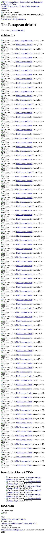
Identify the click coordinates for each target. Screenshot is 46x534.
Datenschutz (10, 530)
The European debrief (24, 41)
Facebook (14, 30)
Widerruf (23, 519)
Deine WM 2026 (29, 523)
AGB (3, 530)
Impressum (19, 530)
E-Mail (21, 30)
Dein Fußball (18, 523)
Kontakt (16, 519)
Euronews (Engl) (12, 480)
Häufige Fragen (7, 519)
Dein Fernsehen (7, 523)
